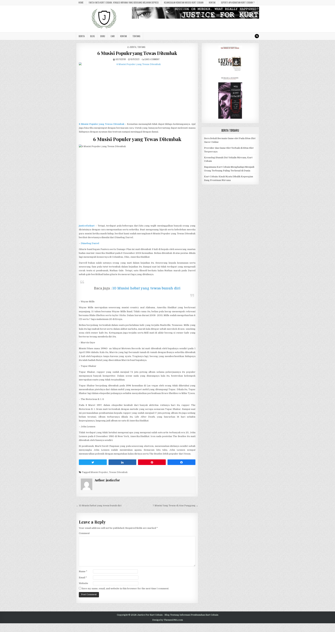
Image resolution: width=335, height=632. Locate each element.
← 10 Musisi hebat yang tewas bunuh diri (98, 505)
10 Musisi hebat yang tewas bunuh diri (146, 288)
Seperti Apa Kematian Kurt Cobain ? (238, 2)
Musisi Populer (99, 472)
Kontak (212, 2)
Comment (84, 533)
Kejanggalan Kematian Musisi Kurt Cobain (183, 2)
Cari (113, 36)
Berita (82, 36)
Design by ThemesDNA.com (167, 620)
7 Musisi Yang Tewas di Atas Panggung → (175, 505)
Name (83, 571)
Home (81, 2)
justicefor (121, 59)
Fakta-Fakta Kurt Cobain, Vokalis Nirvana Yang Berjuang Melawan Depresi (124, 2)
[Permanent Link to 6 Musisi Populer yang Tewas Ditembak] (137, 91)
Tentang (136, 36)
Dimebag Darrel (90, 243)
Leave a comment (152, 59)
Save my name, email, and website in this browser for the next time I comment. (125, 588)
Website (83, 583)
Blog (92, 36)
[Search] (257, 36)
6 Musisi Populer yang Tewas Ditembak (137, 53)
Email (83, 577)
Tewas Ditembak (118, 472)
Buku (102, 36)
